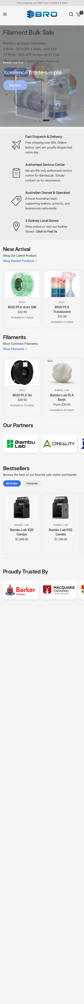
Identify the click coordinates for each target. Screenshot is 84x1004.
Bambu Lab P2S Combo (60, 532)
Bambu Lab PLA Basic (62, 397)
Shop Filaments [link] (13, 349)
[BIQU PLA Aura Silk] (22, 284)
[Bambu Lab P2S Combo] (60, 507)
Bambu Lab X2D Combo (21, 532)
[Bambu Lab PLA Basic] (62, 372)
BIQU (22, 302)
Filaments (32, 483)
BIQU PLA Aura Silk (22, 307)
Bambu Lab (62, 390)
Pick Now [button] (15, 72)
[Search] (71, 14)
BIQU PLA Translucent (62, 309)
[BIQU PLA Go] (22, 372)
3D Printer (12, 483)
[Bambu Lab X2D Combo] (21, 507)
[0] (78, 14)
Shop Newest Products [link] (18, 261)
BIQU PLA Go (22, 395)
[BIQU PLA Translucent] (62, 284)
